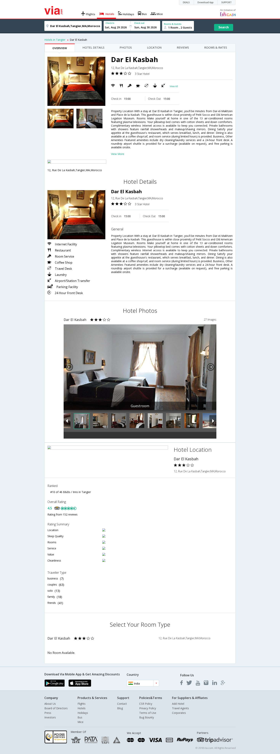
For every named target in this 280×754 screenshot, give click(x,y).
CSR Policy (145, 703)
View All (174, 86)
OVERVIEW (59, 48)
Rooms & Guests (172, 23)
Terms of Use (147, 713)
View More (117, 154)
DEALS (186, 2)
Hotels (82, 708)
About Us (50, 703)
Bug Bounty (146, 717)
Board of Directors (56, 708)
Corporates (179, 713)
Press (47, 713)
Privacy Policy (147, 708)
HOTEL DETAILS (93, 47)
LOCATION (154, 47)
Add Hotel (178, 703)
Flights (82, 703)
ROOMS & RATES (215, 47)
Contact (122, 703)
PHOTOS (126, 47)
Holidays (83, 713)
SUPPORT (226, 2)
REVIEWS (183, 47)
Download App (206, 2)
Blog (120, 708)
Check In (110, 23)
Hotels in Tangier (54, 39)
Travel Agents (180, 708)
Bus (80, 717)
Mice (80, 722)
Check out (139, 23)
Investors (50, 717)
